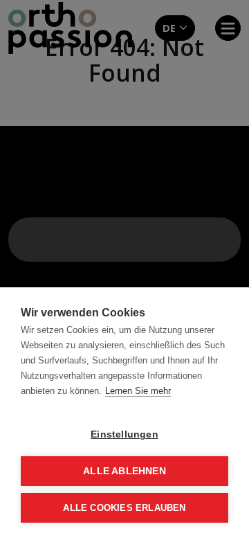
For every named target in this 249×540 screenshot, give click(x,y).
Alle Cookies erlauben (124, 508)
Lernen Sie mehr (138, 391)
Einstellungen (124, 434)
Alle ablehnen (124, 471)
